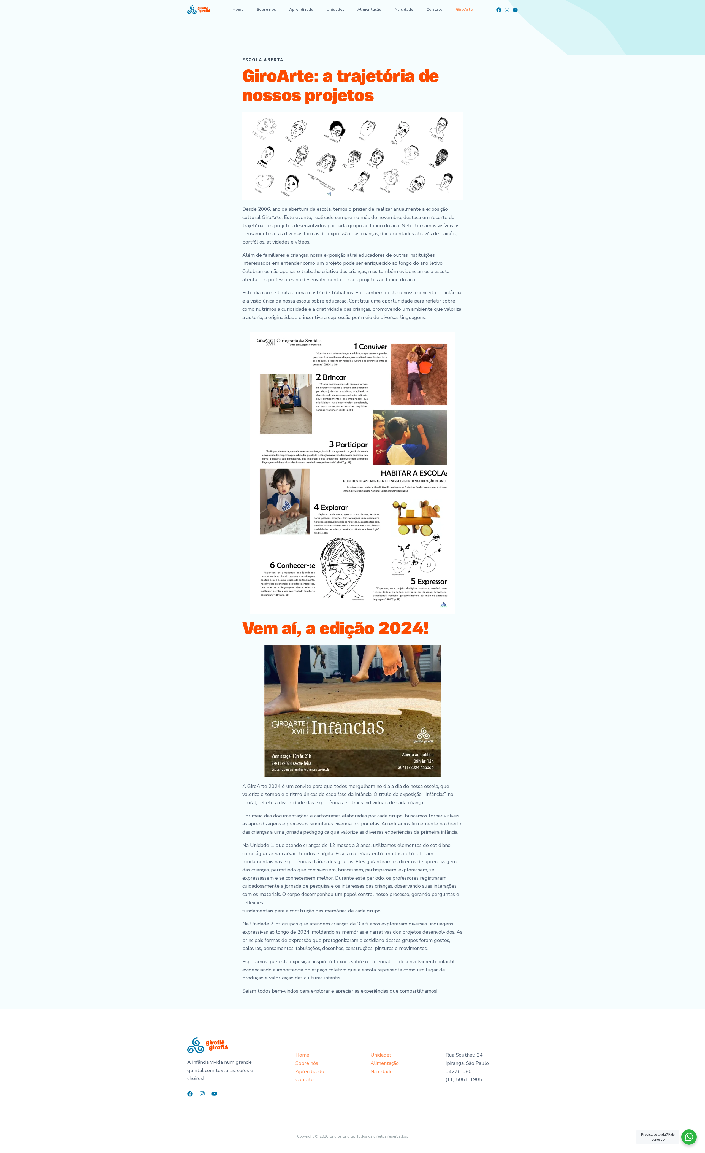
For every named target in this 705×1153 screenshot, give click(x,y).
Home (237, 9)
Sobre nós (266, 9)
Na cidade (404, 9)
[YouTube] (515, 9)
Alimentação (369, 9)
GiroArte (464, 9)
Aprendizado (301, 9)
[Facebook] (498, 9)
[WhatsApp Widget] (689, 1137)
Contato (434, 9)
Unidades (335, 9)
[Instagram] (507, 9)
